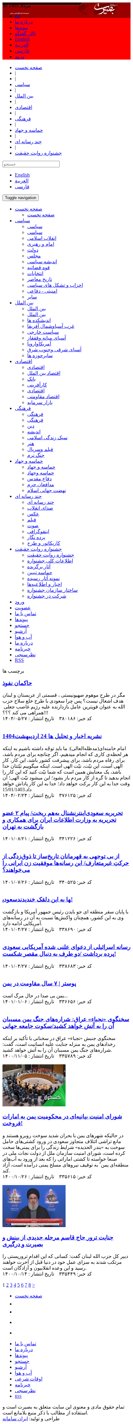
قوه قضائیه (38, 267)
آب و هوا (23, 637)
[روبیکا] (19, 1322)
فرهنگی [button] (23, 408)
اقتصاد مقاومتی (43, 396)
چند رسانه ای (40, 502)
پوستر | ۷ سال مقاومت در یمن (39, 983)
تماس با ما (25, 613)
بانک (31, 379)
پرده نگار (36, 537)
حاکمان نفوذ (17, 683)
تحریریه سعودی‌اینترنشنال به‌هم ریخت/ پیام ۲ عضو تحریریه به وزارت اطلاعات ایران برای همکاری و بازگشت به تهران (62, 820)
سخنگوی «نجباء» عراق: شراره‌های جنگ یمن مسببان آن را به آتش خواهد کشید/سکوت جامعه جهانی (65, 1022)
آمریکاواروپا (39, 343)
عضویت (23, 607)
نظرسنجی (25, 654)
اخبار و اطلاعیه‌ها (44, 584)
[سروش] (19, 1332)
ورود (19, 56)
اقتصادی (36, 367)
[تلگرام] (18, 1303)
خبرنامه (23, 648)
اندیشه (34, 431)
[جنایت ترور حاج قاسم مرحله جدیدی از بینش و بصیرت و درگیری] (34, 1225)
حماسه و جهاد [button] (29, 461)
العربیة (21, 45)
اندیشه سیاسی (42, 261)
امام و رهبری (40, 244)
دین (30, 425)
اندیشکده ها (39, 320)
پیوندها (21, 27)
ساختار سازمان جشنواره (52, 590)
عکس (33, 513)
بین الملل (36, 308)
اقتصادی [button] (23, 361)
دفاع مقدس (39, 478)
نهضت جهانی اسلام (46, 490)
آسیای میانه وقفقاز (46, 337)
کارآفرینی (37, 384)
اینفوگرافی (38, 531)
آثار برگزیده (38, 566)
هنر (30, 443)
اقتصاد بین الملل (43, 373)
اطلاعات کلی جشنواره (50, 560)
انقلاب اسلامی (41, 238)
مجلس (34, 255)
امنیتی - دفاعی (42, 291)
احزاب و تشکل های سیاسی (55, 285)
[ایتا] (18, 1311)
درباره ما (24, 21)
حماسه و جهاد (41, 467)
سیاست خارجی (43, 332)
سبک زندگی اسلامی (47, 437)
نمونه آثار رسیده (43, 578)
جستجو (22, 625)
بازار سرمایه (40, 402)
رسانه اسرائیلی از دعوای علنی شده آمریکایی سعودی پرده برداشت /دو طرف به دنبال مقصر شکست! (66, 950)
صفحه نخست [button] (28, 208)
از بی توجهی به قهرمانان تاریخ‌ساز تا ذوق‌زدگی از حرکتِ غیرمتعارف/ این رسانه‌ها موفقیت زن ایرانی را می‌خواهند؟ (65, 863)
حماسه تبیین (39, 572)
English (22, 39)
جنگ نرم (36, 455)
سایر (32, 296)
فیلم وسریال (40, 449)
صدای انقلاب (40, 508)
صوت (33, 525)
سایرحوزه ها (40, 355)
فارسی (22, 50)
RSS (19, 660)
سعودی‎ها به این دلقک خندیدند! (37, 899)
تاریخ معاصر (39, 279)
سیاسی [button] (22, 220)
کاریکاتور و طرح (43, 543)
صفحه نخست (41, 214)
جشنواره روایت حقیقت (50, 554)
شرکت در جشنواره (46, 596)
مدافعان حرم (40, 484)
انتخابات (35, 273)
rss (17, 16)
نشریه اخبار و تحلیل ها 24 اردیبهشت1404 (52, 736)
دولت (32, 250)
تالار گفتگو (25, 33)
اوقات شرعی (28, 1378)
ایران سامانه (15, 1418)
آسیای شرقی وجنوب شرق (54, 349)
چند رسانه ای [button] (28, 496)
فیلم (31, 519)
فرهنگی (35, 414)
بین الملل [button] (24, 302)
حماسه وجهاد (40, 472)
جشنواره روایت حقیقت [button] (38, 549)
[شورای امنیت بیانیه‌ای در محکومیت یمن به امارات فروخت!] (34, 1104)
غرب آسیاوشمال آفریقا (50, 326)
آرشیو (21, 631)
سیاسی (34, 226)
